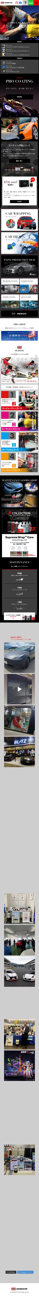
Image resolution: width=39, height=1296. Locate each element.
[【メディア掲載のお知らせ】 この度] (19, 1254)
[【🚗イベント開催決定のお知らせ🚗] (19, 1097)
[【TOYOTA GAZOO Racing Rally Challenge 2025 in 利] (19, 1128)
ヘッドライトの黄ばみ (11, 63)
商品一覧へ (19, 161)
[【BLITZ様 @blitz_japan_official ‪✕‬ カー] (19, 752)
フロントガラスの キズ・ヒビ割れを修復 (15, 67)
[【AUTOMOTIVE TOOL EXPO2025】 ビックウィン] (19, 1160)
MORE (19, 97)
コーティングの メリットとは (12, 71)
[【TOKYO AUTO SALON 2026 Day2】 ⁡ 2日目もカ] (19, 783)
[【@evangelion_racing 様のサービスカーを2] (19, 1222)
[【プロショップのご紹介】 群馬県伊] (19, 689)
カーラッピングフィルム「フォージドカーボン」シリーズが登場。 (21, 50)
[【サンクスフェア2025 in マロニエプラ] (19, 877)
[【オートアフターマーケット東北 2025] (19, 1003)
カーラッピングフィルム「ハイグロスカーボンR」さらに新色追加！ (21, 54)
